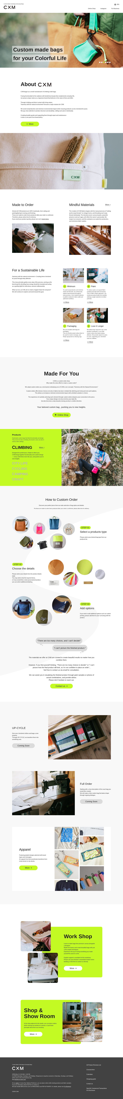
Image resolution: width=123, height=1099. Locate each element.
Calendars (89, 1074)
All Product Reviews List (93, 1065)
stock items (45, 219)
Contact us (89, 1083)
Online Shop (91, 8)
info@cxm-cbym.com (20, 1079)
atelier (17, 1083)
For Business (115, 8)
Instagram (103, 8)
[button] (99, 62)
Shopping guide (91, 1079)
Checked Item (90, 1069)
